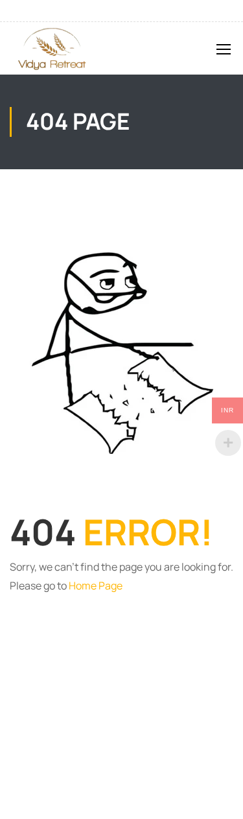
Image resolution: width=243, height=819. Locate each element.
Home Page (95, 585)
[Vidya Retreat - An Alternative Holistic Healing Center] (51, 48)
